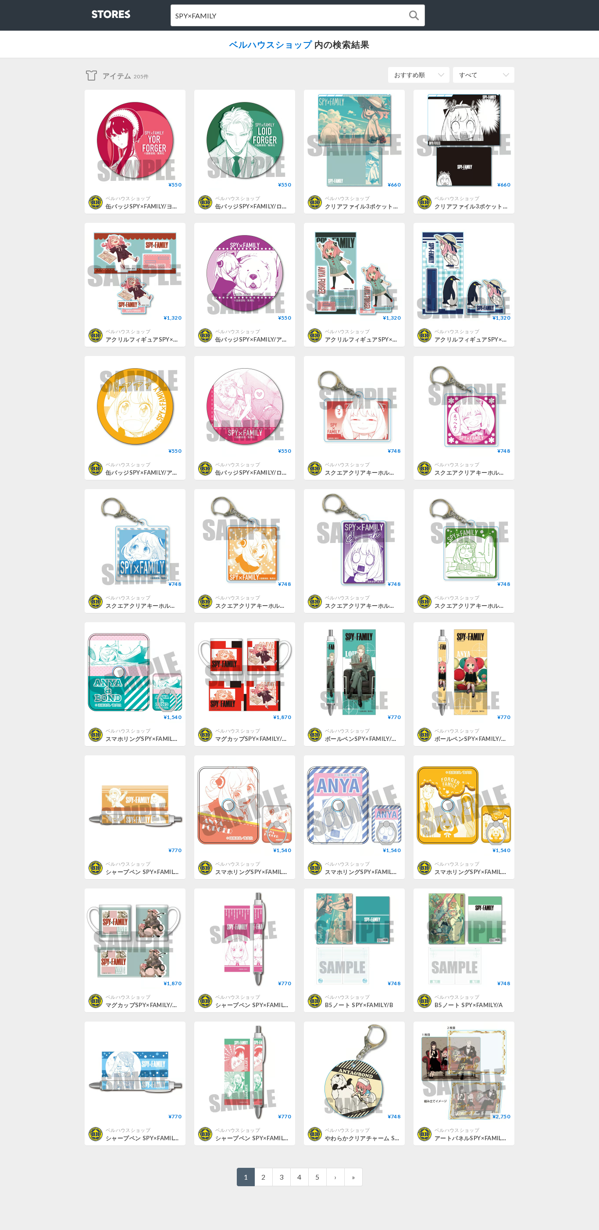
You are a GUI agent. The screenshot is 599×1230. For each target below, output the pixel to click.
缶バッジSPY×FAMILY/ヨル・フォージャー (162, 206)
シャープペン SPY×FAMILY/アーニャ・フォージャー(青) (180, 1138)
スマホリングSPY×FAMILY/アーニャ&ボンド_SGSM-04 (179, 738)
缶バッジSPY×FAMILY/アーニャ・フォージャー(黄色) (176, 472)
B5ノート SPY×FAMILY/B (359, 1004)
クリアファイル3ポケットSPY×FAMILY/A (489, 206)
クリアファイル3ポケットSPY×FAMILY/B (380, 206)
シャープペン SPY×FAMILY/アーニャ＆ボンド (166, 871)
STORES (96, 11)
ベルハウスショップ (270, 44)
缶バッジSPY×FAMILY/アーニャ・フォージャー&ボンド (289, 339)
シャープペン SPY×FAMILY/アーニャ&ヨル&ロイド (283, 1138)
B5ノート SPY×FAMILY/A (469, 1004)
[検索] (413, 15)
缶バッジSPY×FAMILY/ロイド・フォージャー (275, 206)
